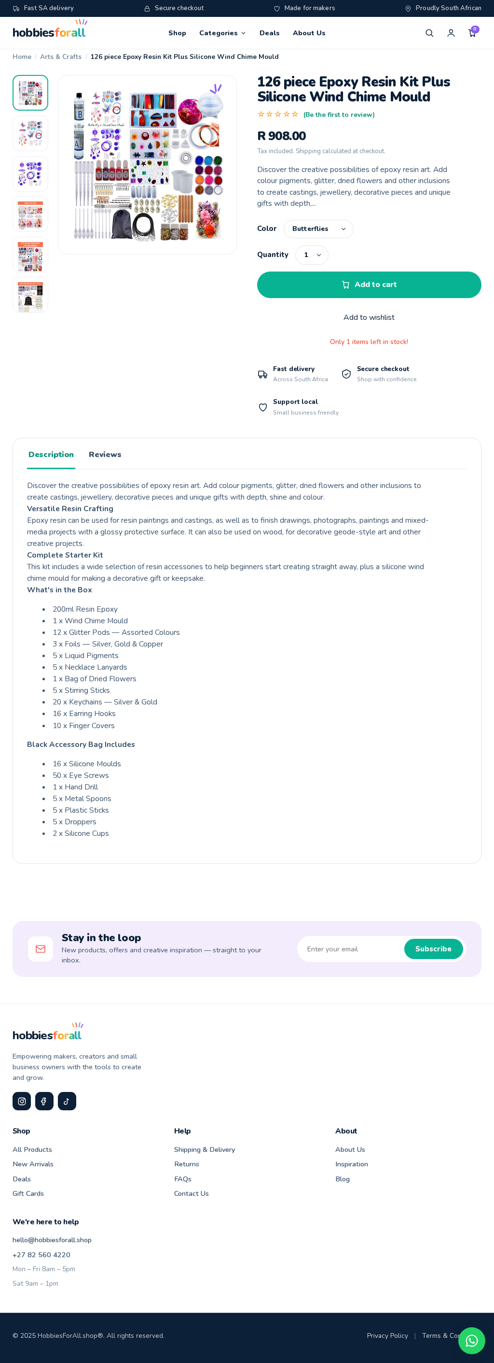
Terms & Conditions (451, 1335)
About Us (309, 33)
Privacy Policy (387, 1335)
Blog (342, 1179)
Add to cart (376, 284)
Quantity (272, 254)
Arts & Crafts (61, 56)
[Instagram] (22, 1101)
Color (267, 228)
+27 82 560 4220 (41, 1255)
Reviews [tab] (105, 454)
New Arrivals (33, 1164)
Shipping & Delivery (204, 1149)
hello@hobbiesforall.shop (52, 1240)
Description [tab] (50, 454)
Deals (270, 33)
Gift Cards (28, 1193)
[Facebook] (44, 1101)
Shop (177, 33)
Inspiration (351, 1164)
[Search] (429, 33)
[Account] (451, 33)
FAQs (183, 1179)
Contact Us (191, 1193)
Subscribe (433, 949)
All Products (32, 1149)
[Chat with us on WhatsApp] (471, 1340)
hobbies (49, 32)
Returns (186, 1164)
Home (22, 56)
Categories (218, 33)
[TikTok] (67, 1101)
